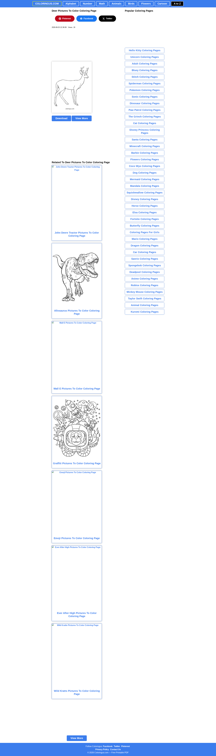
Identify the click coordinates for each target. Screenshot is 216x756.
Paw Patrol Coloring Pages (144, 110)
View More (81, 118)
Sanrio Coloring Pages (144, 258)
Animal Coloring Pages (144, 305)
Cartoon (162, 3)
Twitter (109, 18)
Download (61, 118)
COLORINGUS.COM (47, 3)
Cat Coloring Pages (144, 123)
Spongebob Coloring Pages (144, 265)
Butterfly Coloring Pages (144, 225)
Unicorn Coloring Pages (144, 57)
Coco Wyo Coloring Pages (144, 166)
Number (87, 3)
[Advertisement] (70, 45)
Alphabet (71, 3)
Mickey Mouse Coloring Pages (145, 292)
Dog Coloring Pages (144, 172)
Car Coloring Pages (144, 252)
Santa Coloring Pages (145, 139)
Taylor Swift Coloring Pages (144, 298)
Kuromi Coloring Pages (144, 311)
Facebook (88, 18)
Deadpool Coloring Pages (145, 272)
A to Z (177, 3)
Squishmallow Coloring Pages (144, 192)
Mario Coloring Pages (145, 239)
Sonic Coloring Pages (145, 96)
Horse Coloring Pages (145, 205)
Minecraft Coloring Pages (145, 146)
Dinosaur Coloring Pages (145, 103)
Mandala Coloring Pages (144, 186)
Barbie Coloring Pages (144, 152)
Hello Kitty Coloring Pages (144, 50)
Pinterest (66, 18)
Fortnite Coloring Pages (144, 219)
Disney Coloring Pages (144, 199)
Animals (116, 3)
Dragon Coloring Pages (144, 245)
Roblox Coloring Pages (144, 285)
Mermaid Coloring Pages (144, 179)
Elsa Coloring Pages (144, 212)
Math (102, 3)
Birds (131, 3)
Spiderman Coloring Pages (144, 83)
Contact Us (115, 749)
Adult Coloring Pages (144, 63)
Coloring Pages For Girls (144, 232)
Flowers (146, 3)
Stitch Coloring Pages (145, 76)
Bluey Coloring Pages (145, 70)
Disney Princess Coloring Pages (145, 131)
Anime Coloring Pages (144, 278)
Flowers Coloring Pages (144, 159)
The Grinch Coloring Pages (144, 116)
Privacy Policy (102, 749)
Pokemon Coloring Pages (145, 90)
